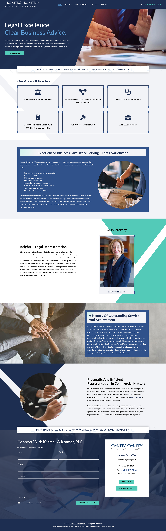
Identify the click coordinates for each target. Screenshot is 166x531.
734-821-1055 (153, 4)
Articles (95, 4)
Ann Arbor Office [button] (127, 488)
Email (61, 452)
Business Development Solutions (92, 527)
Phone (20, 464)
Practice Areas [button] (81, 4)
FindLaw (111, 527)
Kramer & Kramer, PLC (78, 524)
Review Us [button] (126, 482)
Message (21, 476)
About (67, 4)
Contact (104, 4)
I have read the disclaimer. (31, 503)
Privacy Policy (74, 527)
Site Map (64, 527)
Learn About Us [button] (14, 53)
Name (20, 452)
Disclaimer (21, 497)
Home (60, 4)
